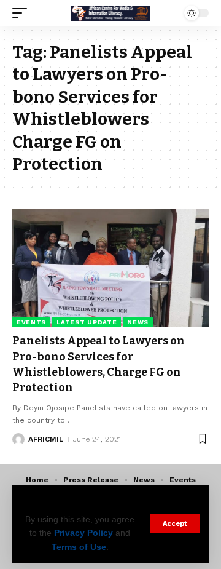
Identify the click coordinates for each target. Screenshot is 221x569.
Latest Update (86, 322)
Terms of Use (79, 547)
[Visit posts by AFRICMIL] (18, 439)
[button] (175, 523)
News (138, 322)
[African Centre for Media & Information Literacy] (110, 13)
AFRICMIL (45, 439)
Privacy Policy (83, 533)
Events (31, 322)
